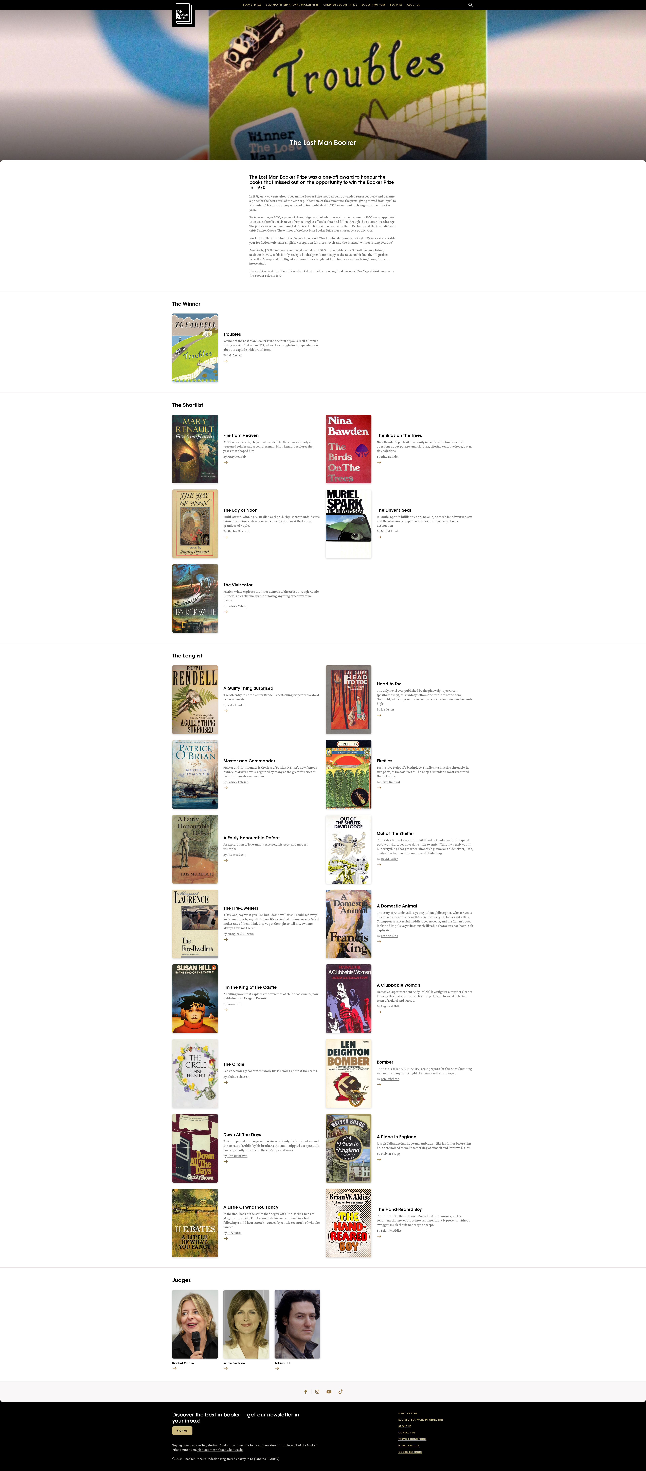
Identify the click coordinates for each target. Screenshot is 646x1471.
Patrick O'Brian (237, 782)
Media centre (407, 1414)
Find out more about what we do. (220, 1449)
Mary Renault (236, 456)
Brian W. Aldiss (391, 1230)
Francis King (389, 936)
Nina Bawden (390, 456)
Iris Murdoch (236, 854)
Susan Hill (234, 1004)
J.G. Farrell (234, 355)
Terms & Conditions (412, 1439)
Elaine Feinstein (238, 1076)
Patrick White (236, 606)
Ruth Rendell (236, 705)
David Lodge (389, 859)
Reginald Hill (390, 1006)
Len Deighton (390, 1079)
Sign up (182, 1431)
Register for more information (420, 1420)
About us (404, 1426)
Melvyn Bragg (390, 1153)
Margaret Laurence (240, 933)
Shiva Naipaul (390, 782)
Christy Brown (237, 1156)
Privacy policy (408, 1446)
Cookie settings (410, 1452)
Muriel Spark (390, 531)
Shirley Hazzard (238, 531)
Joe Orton (387, 709)
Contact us (406, 1433)
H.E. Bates (234, 1232)
